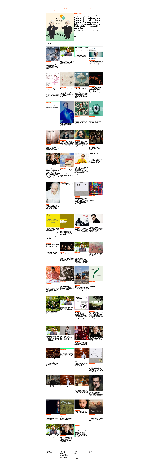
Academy (75, 453)
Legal (78, 458)
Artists (75, 451)
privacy (75, 458)
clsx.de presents (49, 10)
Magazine (76, 454)
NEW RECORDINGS (48, 61)
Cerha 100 (57, 10)
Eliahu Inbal (49, 43)
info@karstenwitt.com (63, 457)
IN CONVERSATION (77, 163)
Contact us (76, 456)
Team (75, 455)
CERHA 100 (61, 228)
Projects (75, 452)
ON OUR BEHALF (48, 102)
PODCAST (61, 252)
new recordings (78, 13)
